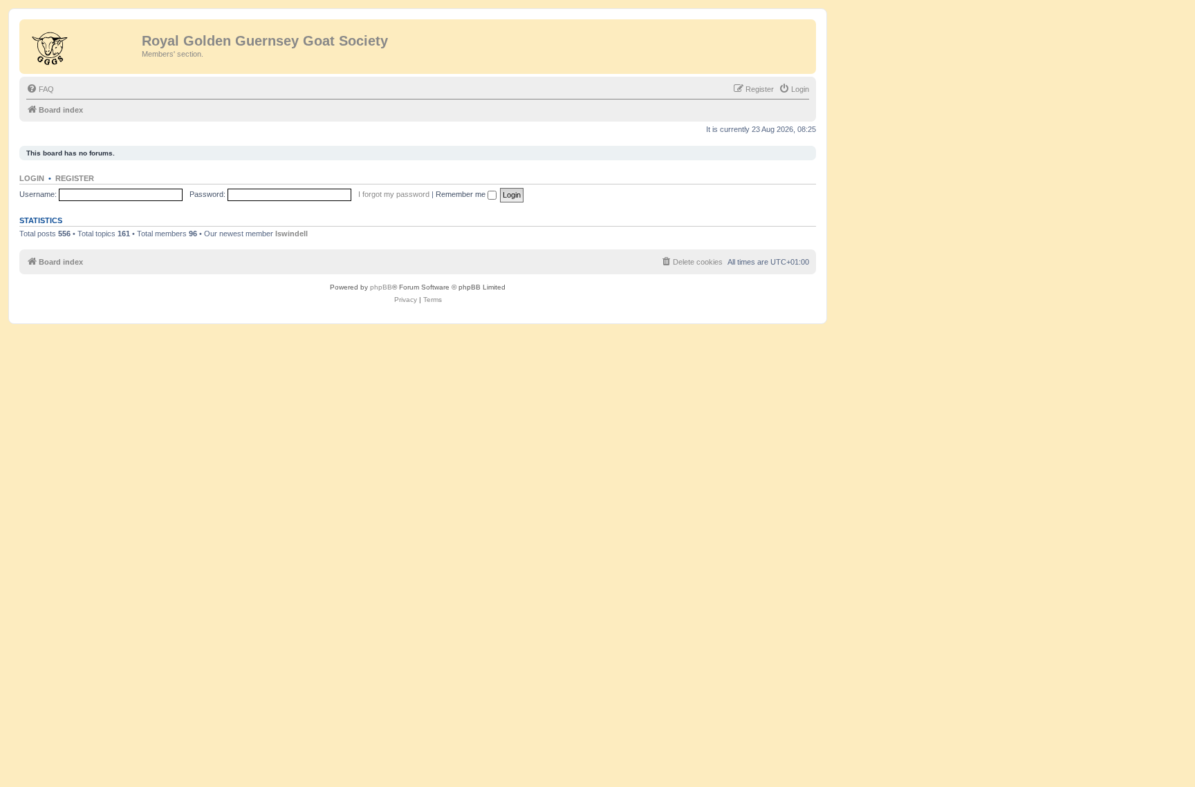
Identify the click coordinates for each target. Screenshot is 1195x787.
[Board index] (82, 45)
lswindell (291, 233)
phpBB (381, 287)
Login (31, 178)
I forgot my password (393, 194)
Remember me (462, 194)
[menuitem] (40, 89)
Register (74, 178)
